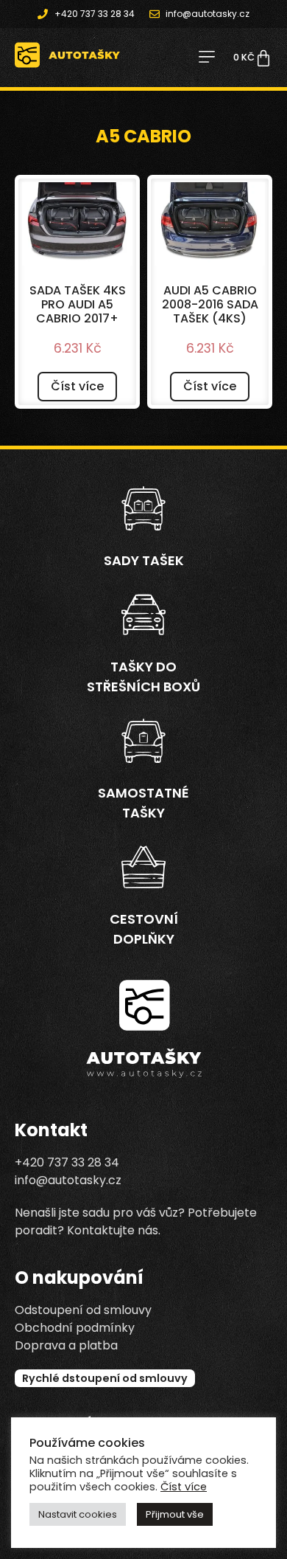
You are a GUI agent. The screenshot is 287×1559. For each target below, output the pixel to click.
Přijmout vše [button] (175, 1514)
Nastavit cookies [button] (77, 1514)
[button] (206, 58)
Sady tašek (144, 560)
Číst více (77, 386)
